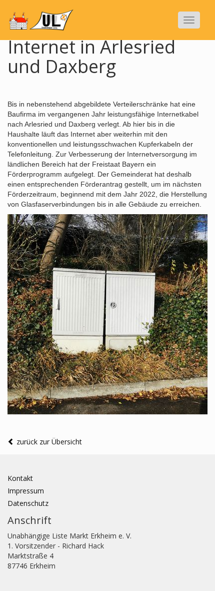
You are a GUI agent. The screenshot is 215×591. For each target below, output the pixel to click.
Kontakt (20, 478)
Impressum (26, 490)
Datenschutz (28, 503)
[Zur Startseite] (41, 20)
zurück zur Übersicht (48, 441)
